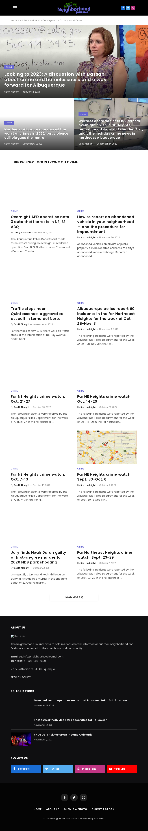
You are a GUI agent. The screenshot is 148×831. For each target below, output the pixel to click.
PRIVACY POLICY (21, 677)
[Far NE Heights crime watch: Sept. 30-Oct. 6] (107, 447)
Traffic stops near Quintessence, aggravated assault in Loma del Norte (37, 313)
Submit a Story (103, 809)
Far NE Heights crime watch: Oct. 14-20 (104, 399)
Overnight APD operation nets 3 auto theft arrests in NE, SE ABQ (40, 221)
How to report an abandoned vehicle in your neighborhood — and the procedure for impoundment (105, 224)
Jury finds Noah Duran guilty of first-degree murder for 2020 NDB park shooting (38, 557)
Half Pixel (99, 818)
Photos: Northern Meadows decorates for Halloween (70, 720)
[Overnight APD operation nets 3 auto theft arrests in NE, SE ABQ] (41, 190)
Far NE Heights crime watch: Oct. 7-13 (38, 477)
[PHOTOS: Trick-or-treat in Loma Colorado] (21, 739)
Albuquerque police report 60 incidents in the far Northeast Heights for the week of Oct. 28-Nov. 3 (106, 316)
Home (14, 20)
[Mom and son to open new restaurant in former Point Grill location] (21, 705)
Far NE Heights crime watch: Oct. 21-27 (38, 399)
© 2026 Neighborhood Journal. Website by (68, 818)
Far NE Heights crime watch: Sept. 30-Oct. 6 (104, 477)
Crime (9, 67)
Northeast (35, 20)
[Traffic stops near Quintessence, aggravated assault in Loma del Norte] (41, 282)
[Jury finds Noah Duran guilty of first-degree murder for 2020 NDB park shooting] (41, 525)
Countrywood (50, 20)
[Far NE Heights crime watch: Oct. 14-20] (107, 369)
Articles (23, 20)
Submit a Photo (75, 809)
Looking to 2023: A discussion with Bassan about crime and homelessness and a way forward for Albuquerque (55, 80)
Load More (72, 597)
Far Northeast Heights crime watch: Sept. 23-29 (104, 555)
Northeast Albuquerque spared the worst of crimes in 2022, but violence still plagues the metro (36, 133)
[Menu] (15, 8)
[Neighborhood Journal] (74, 8)
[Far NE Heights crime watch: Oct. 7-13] (41, 447)
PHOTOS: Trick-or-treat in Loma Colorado (63, 734)
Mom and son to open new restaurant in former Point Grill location (80, 700)
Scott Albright (11, 91)
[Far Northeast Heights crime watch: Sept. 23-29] (107, 525)
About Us (53, 809)
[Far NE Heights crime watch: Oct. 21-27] (41, 369)
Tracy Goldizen (22, 232)
